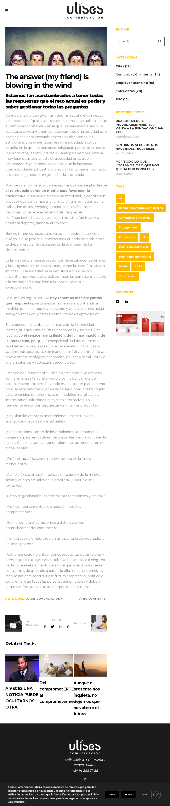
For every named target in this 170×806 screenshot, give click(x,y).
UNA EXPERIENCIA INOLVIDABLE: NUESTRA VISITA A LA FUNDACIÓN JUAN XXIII (139, 126)
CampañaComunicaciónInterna (141, 207)
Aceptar (112, 794)
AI (120, 198)
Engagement (128, 227)
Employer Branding (132, 83)
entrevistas (127, 237)
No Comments (94, 598)
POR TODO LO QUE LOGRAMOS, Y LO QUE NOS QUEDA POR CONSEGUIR (137, 165)
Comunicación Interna (134, 74)
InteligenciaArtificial (133, 246)
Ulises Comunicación (43, 598)
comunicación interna (135, 217)
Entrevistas (125, 91)
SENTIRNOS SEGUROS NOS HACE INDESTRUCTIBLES (137, 147)
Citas (120, 66)
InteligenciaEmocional (135, 256)
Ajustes (145, 794)
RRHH (123, 266)
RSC (119, 99)
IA (144, 237)
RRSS (138, 266)
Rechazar (128, 794)
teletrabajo (127, 276)
